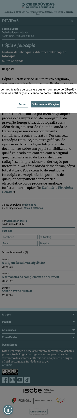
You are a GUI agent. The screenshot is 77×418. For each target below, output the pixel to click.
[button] (8, 410)
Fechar (22, 104)
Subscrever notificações (45, 104)
